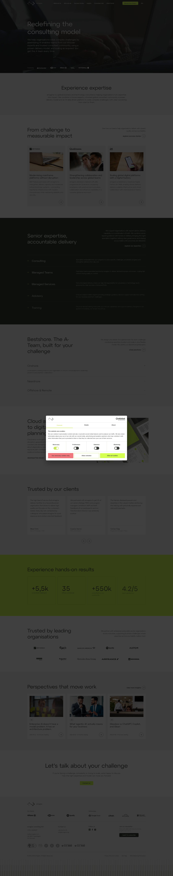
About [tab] (114, 425)
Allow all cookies (112, 455)
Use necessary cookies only (60, 455)
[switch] (76, 448)
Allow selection (86, 455)
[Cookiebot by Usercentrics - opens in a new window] (117, 419)
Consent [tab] (59, 425)
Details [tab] (86, 425)
